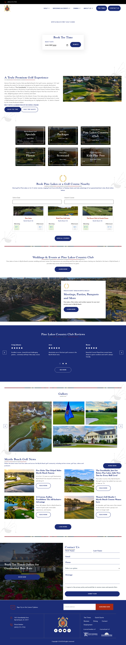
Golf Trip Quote (29, 109)
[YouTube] (64, 630)
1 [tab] (60, 363)
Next (122, 299)
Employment (88, 625)
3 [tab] (66, 363)
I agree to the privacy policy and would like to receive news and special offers (91, 587)
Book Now (22, 577)
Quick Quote (99, 617)
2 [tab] (63, 363)
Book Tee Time (12, 109)
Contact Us (114, 8)
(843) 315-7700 (12, 2)
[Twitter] (60, 630)
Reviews (86, 621)
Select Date (49, 42)
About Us (87, 8)
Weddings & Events (60, 8)
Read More (43, 485)
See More (63, 370)
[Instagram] (69, 630)
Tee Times (101, 8)
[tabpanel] (26, 350)
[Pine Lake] (7, 8)
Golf (46, 8)
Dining (76, 8)
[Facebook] (56, 630)
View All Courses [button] (63, 238)
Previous (4, 299)
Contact (104, 621)
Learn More (63, 269)
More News (112, 465)
